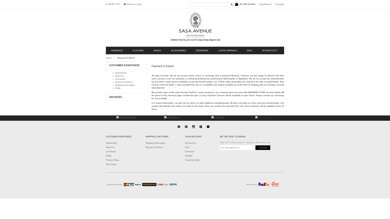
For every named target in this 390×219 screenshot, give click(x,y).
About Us (119, 76)
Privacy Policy (112, 160)
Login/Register (265, 4)
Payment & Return (124, 82)
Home (109, 58)
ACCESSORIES (178, 50)
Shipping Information (125, 85)
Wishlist (188, 156)
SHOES (157, 50)
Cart (187, 147)
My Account (190, 143)
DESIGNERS (202, 50)
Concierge (279, 4)
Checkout (189, 151)
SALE (249, 50)
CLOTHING (138, 50)
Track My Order (192, 160)
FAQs (118, 88)
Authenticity (120, 73)
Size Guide (111, 164)
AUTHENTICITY (270, 50)
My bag (247, 4)
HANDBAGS (117, 50)
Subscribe (263, 147)
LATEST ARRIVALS (227, 50)
